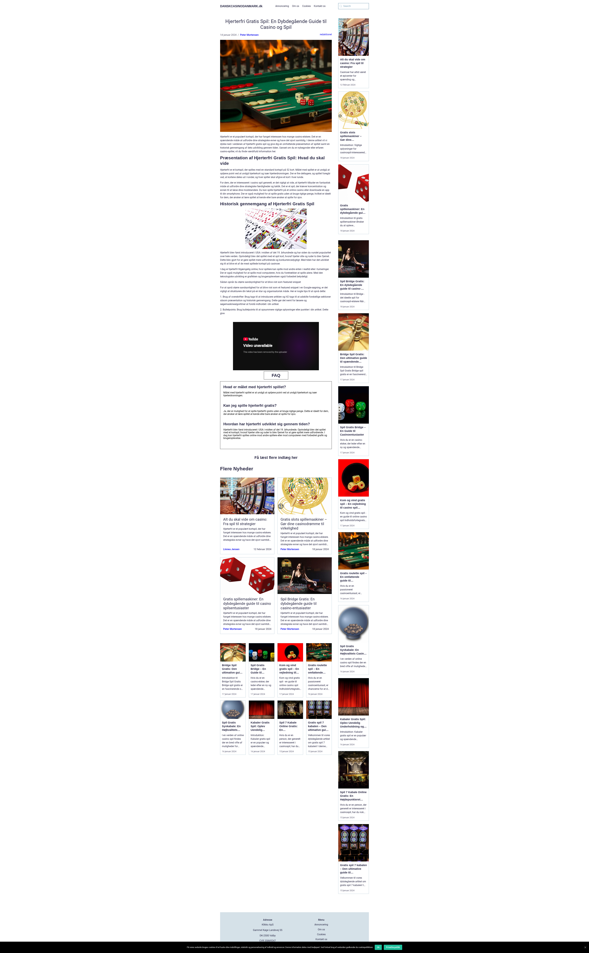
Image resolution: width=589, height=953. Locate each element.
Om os (295, 6)
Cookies (306, 6)
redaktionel (326, 34)
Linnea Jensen (231, 549)
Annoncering (282, 6)
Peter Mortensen (249, 34)
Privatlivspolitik (393, 947)
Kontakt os (319, 6)
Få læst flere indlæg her (276, 457)
